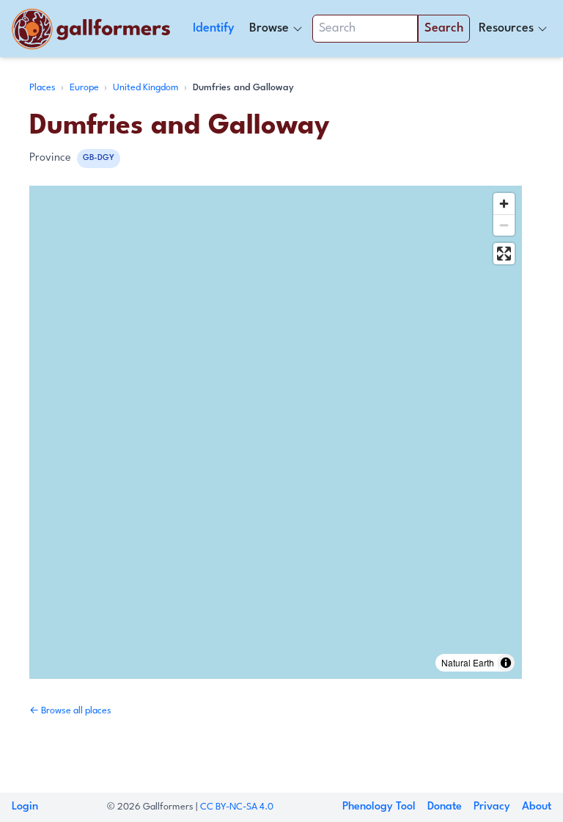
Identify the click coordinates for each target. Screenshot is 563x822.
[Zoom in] (504, 203)
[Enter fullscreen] (504, 253)
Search (443, 28)
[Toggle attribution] (506, 663)
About (536, 806)
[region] (275, 432)
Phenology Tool (379, 806)
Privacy (492, 806)
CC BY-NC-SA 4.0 (236, 807)
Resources (506, 28)
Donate (444, 806)
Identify (214, 28)
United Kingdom (147, 87)
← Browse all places (70, 711)
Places (43, 87)
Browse (269, 28)
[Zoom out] (504, 225)
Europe (85, 87)
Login (25, 806)
